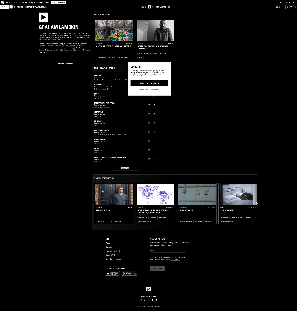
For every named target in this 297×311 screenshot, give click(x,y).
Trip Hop (110, 221)
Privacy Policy (175, 259)
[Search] (255, 2)
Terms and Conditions (153, 306)
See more (125, 168)
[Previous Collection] (255, 203)
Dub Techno (198, 221)
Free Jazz (112, 57)
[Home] (2, 2)
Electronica (225, 217)
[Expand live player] (284, 7)
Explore (24, 3)
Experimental (101, 57)
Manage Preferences (149, 89)
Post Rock (100, 221)
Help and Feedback (113, 251)
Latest (15, 3)
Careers (109, 247)
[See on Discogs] (154, 96)
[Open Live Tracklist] (291, 7)
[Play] (43, 17)
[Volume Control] (295, 7)
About (108, 243)
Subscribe (157, 268)
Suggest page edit (64, 63)
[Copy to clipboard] (149, 95)
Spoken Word (143, 53)
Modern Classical (186, 221)
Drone (140, 57)
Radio (8, 3)
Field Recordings (237, 217)
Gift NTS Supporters (113, 259)
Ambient (118, 221)
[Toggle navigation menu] (294, 2)
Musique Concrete (124, 57)
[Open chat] (280, 2)
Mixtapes (36, 3)
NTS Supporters (58, 3)
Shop (47, 3)
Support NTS (110, 255)
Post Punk (153, 53)
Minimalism (162, 217)
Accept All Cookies (149, 83)
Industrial (163, 53)
